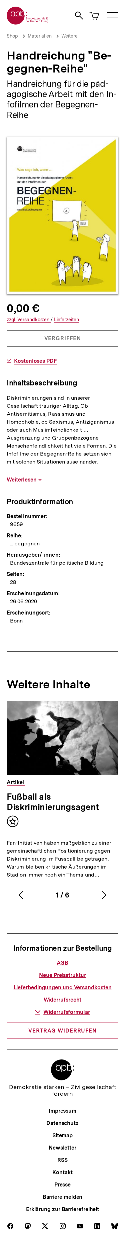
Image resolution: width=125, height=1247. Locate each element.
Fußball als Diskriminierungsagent (53, 801)
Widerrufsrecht (63, 1000)
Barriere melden (63, 1197)
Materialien (40, 36)
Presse (62, 1184)
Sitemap (62, 1135)
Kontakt (62, 1172)
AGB (62, 963)
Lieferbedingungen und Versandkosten (63, 987)
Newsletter (62, 1148)
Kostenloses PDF (35, 361)
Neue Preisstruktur (62, 975)
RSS (62, 1160)
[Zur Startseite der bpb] (28, 22)
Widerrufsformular (66, 1012)
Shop (12, 36)
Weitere (69, 36)
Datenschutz (62, 1123)
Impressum (62, 1111)
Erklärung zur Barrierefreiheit (62, 1209)
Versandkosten (29, 320)
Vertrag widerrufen (62, 1031)
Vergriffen (63, 341)
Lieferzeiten (66, 320)
